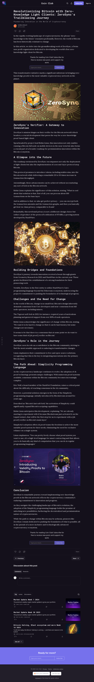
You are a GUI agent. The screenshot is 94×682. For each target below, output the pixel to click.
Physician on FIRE (29, 634)
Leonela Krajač (22, 25)
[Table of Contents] (2, 341)
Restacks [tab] (25, 571)
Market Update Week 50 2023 (27, 612)
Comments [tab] (18, 571)
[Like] (15, 31)
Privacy (45, 669)
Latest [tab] (20, 594)
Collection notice (58, 669)
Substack (38, 678)
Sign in (88, 3)
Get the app (56, 673)
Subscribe (78, 3)
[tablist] (21, 571)
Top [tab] (16, 594)
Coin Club (26, 604)
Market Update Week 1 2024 (26, 599)
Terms (50, 669)
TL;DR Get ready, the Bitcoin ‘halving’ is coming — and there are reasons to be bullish (38, 631)
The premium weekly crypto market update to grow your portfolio (34, 602)
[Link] (11, 126)
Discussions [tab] (27, 594)
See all (17, 642)
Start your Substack (42, 673)
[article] (47, 603)
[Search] (67, 3)
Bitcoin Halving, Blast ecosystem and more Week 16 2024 (37, 626)
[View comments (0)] (20, 31)
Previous (21, 558)
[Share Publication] (71, 3)
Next (74, 558)
